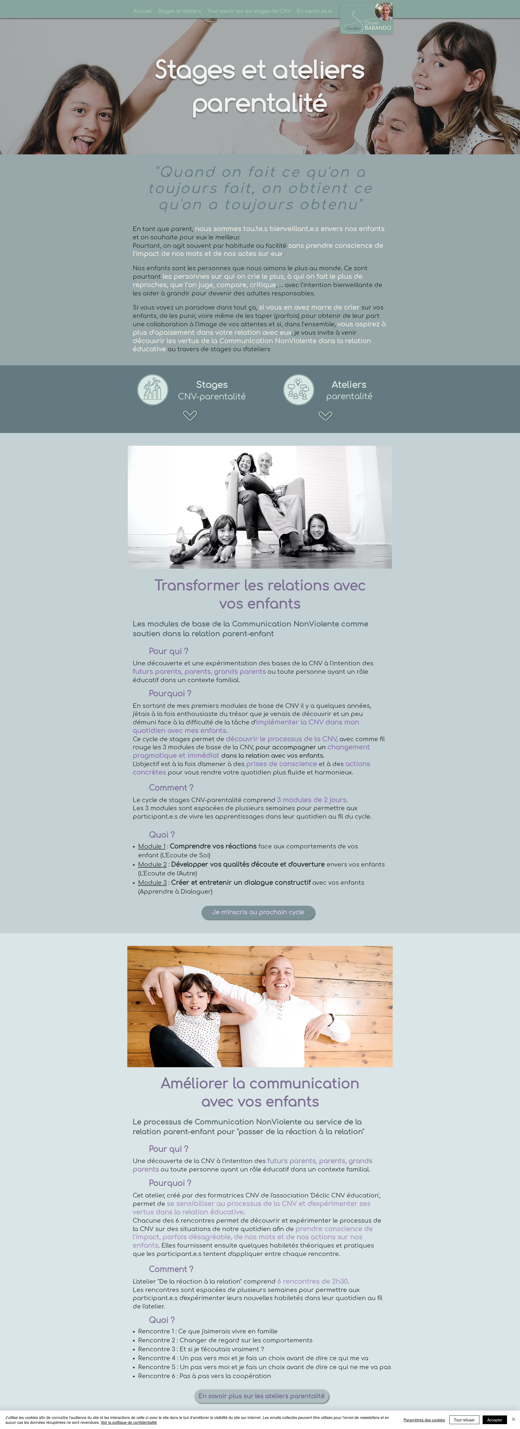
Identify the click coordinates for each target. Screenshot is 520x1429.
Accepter (494, 1420)
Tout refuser (464, 1420)
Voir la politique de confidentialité (129, 1422)
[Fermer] (513, 1420)
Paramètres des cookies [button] (424, 1420)
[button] (179, 9)
